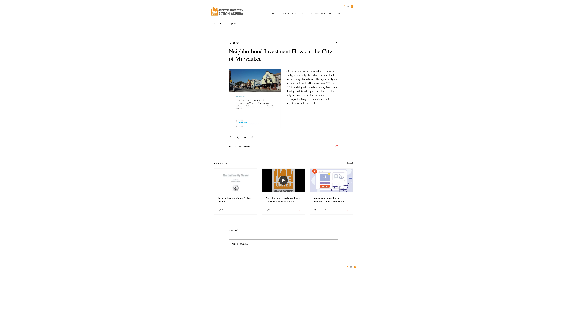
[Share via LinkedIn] (244, 137)
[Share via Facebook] (230, 137)
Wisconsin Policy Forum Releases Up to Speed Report (329, 199)
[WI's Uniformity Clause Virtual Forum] (235, 180)
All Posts (218, 23)
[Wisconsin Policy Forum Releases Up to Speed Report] (331, 180)
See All (350, 163)
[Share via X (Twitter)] (237, 137)
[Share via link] (252, 137)
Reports (232, 23)
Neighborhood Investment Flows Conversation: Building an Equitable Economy (283, 199)
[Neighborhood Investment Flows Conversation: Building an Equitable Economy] (283, 180)
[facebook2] (344, 6)
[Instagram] (352, 6)
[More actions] (336, 43)
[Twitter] (348, 6)
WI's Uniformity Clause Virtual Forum (234, 199)
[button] (349, 23)
